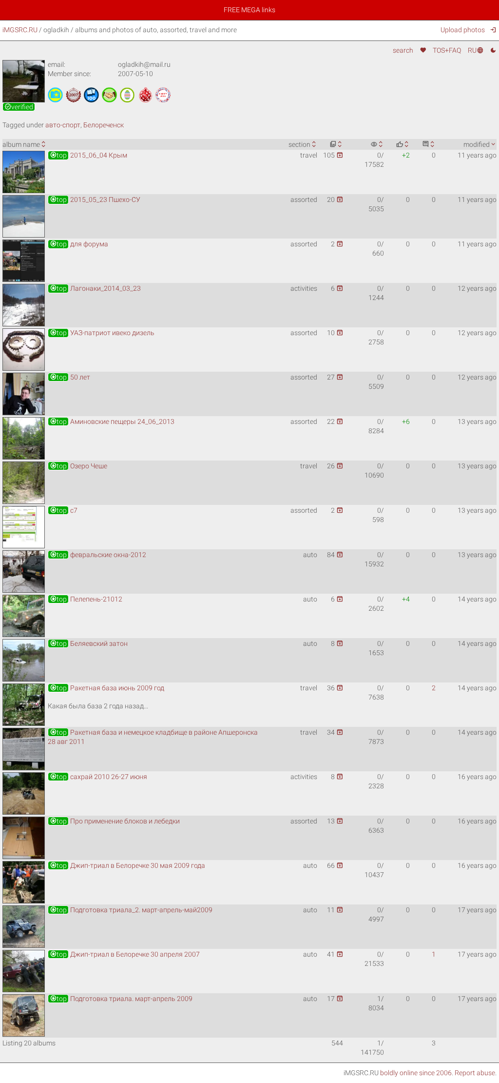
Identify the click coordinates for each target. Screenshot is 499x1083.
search (403, 50)
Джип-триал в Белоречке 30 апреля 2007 (125, 954)
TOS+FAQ (447, 50)
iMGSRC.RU (20, 30)
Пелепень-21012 (86, 599)
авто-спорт (62, 125)
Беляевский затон (89, 643)
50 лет (70, 377)
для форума (79, 244)
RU (475, 50)
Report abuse (475, 1073)
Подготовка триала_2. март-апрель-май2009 (131, 910)
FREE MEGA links (249, 10)
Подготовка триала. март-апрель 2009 (121, 999)
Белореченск (103, 125)
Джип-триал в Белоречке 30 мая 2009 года (127, 865)
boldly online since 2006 (416, 1073)
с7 (63, 510)
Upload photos (462, 30)
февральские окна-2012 (98, 555)
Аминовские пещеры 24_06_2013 (112, 421)
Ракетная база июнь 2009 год (107, 688)
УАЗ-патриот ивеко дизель (102, 333)
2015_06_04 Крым (88, 155)
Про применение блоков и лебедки (115, 821)
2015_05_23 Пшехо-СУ (95, 199)
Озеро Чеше (78, 466)
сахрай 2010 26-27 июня (98, 777)
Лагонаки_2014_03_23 (95, 288)
